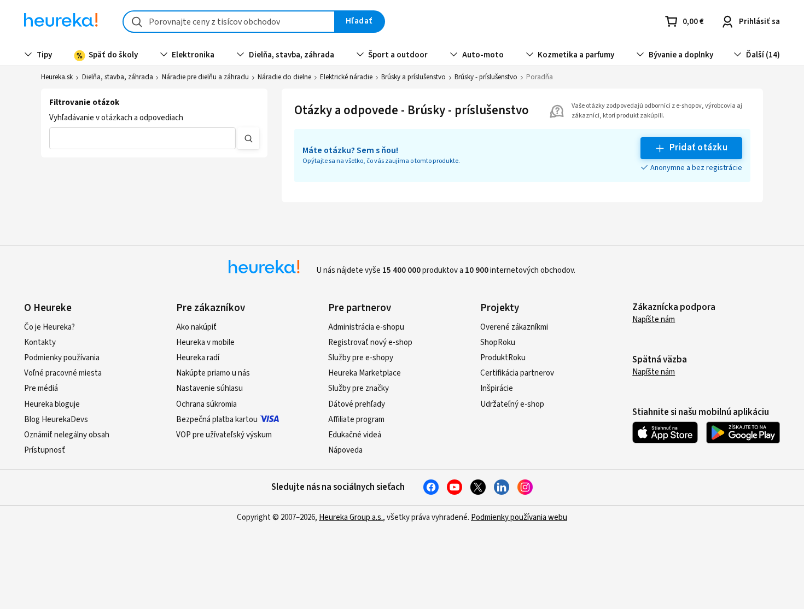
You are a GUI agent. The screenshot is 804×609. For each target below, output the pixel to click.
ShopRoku (497, 342)
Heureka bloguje (52, 404)
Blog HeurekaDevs (56, 419)
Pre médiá (41, 388)
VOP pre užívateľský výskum (224, 435)
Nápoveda (345, 450)
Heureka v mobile (205, 342)
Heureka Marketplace (364, 373)
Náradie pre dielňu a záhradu (205, 77)
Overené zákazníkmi (514, 327)
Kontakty (40, 342)
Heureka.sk (57, 77)
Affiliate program (356, 419)
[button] (142, 138)
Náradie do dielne (284, 77)
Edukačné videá (354, 435)
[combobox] (229, 21)
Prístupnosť (44, 450)
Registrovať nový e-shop (370, 342)
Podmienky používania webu (519, 517)
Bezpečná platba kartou (217, 419)
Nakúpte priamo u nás (213, 373)
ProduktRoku (503, 358)
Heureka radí (197, 358)
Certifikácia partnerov (517, 373)
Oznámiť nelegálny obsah (66, 435)
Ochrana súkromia (206, 404)
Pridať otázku (698, 147)
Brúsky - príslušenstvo (486, 77)
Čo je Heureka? (49, 327)
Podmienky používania (62, 358)
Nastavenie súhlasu (209, 388)
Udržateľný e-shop (512, 404)
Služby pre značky (358, 388)
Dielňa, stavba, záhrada (117, 77)
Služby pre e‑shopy (360, 358)
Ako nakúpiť (196, 327)
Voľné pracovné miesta (63, 373)
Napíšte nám (653, 319)
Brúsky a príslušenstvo (413, 77)
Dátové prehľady (356, 404)
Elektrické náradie (346, 77)
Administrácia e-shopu (366, 327)
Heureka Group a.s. (351, 517)
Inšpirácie (496, 388)
